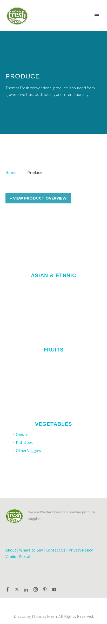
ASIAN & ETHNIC (53, 275)
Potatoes (24, 442)
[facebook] (7, 589)
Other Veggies (28, 450)
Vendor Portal (17, 556)
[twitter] (17, 589)
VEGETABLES (53, 424)
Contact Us (55, 550)
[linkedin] (26, 589)
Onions (22, 434)
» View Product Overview (38, 198)
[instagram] (36, 589)
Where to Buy (31, 550)
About (10, 550)
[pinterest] (45, 589)
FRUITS (54, 350)
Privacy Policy (80, 550)
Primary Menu (97, 15)
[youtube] (54, 589)
